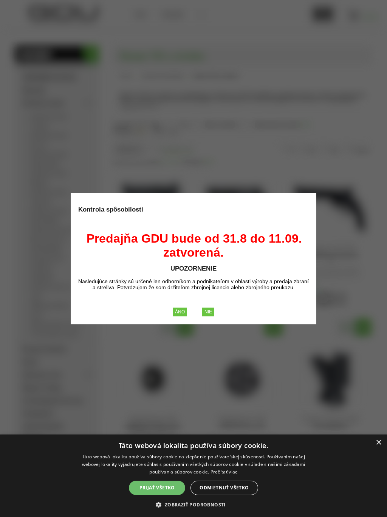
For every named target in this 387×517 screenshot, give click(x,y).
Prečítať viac (224, 472)
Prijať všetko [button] (157, 487)
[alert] (193, 475)
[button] (193, 504)
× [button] (378, 442)
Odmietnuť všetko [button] (224, 487)
